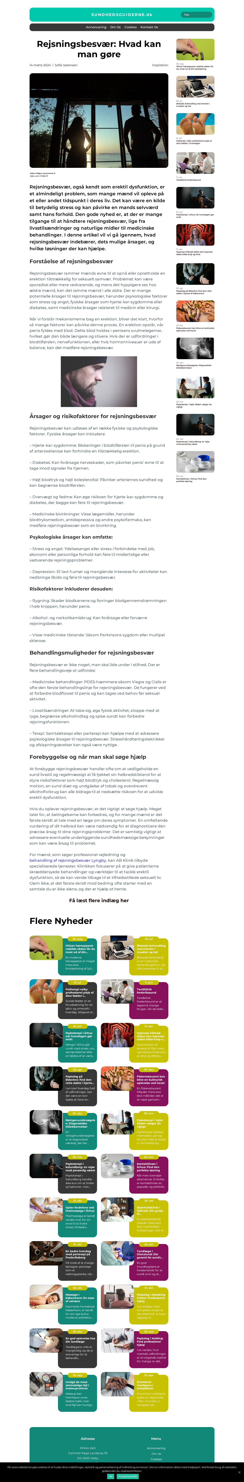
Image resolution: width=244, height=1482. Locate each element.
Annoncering (96, 27)
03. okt (148, 1244)
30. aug (77, 939)
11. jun (149, 982)
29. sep (149, 1331)
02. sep (77, 1375)
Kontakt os (149, 27)
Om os (115, 27)
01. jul (77, 982)
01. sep (148, 1375)
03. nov (149, 1113)
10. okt (77, 1244)
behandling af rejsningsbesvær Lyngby (68, 860)
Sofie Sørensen (66, 65)
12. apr (148, 1026)
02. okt (77, 1288)
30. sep (77, 1331)
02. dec (77, 1113)
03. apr (77, 1069)
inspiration (160, 65)
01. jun (77, 1026)
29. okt (148, 1200)
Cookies (130, 27)
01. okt (148, 1288)
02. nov (77, 1157)
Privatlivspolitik (128, 1476)
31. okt (77, 1200)
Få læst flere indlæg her (99, 900)
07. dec (149, 1069)
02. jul (149, 939)
